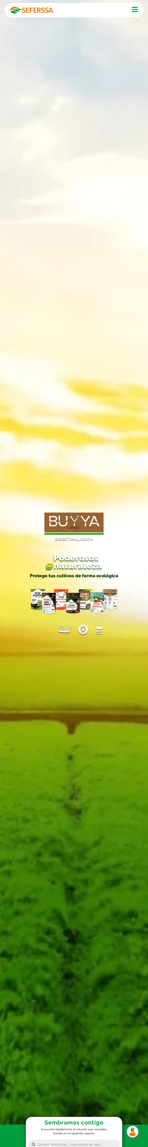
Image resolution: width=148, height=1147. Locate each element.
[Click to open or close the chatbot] (132, 1131)
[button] (2, 570)
